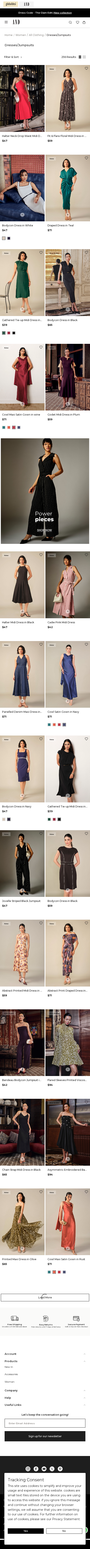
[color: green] (3, 333)
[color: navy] (8, 238)
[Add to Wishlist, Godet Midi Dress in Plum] (86, 348)
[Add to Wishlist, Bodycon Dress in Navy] (41, 739)
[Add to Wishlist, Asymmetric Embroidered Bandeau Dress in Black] (86, 1103)
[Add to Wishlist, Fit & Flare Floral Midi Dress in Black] (86, 69)
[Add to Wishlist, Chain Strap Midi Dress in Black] (41, 1103)
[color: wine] (8, 333)
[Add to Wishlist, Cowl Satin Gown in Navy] (86, 645)
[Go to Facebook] (36, 1468)
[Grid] (79, 57)
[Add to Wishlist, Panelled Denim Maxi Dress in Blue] (41, 645)
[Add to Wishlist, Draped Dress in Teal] (86, 159)
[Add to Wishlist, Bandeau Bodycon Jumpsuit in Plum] (41, 1013)
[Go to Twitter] (52, 1468)
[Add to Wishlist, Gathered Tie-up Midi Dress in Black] (86, 739)
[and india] (26, 4)
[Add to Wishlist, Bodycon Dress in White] (41, 159)
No (64, 1530)
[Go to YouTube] (44, 1468)
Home (9, 35)
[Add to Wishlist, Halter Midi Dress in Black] (41, 555)
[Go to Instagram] (28, 1468)
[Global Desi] (10, 4)
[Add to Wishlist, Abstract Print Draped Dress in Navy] (86, 924)
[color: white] (3, 238)
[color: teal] (3, 427)
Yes (26, 1530)
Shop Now (59, 12)
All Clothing (36, 35)
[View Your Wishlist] (77, 22)
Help (8, 1397)
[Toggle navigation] (7, 23)
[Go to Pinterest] (60, 1468)
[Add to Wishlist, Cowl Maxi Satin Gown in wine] (41, 348)
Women (21, 35)
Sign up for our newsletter (45, 1436)
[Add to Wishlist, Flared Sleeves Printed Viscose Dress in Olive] (86, 1013)
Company (11, 1390)
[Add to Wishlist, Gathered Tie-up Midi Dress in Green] (41, 253)
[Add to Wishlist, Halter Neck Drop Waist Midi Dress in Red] (41, 69)
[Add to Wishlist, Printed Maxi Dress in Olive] (41, 1192)
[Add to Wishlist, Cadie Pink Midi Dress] (86, 555)
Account (10, 1353)
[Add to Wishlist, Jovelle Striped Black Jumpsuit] (41, 834)
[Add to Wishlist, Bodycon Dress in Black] (86, 253)
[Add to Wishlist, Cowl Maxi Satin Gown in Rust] (86, 1192)
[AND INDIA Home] (16, 22)
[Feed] (83, 57)
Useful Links (13, 1404)
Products (11, 1361)
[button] (70, 22)
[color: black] (13, 333)
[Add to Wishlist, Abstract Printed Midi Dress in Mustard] (41, 924)
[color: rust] (8, 427)
